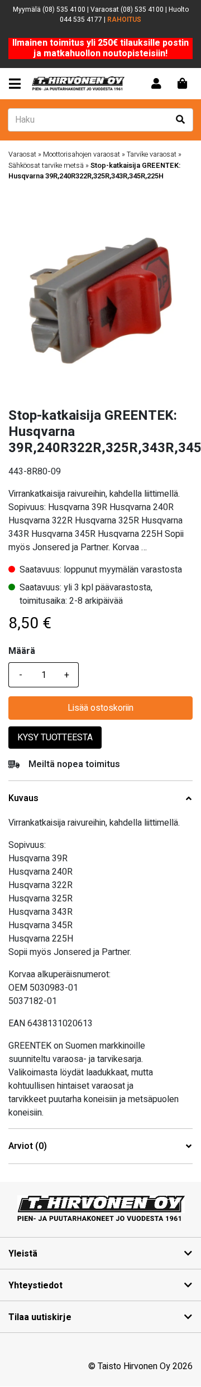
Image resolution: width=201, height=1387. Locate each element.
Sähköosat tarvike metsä (46, 166)
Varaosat (22, 154)
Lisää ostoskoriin (100, 708)
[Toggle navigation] (17, 84)
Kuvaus (23, 798)
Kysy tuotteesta (55, 737)
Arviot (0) (27, 1146)
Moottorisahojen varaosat (81, 154)
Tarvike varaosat (151, 154)
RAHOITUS (124, 19)
